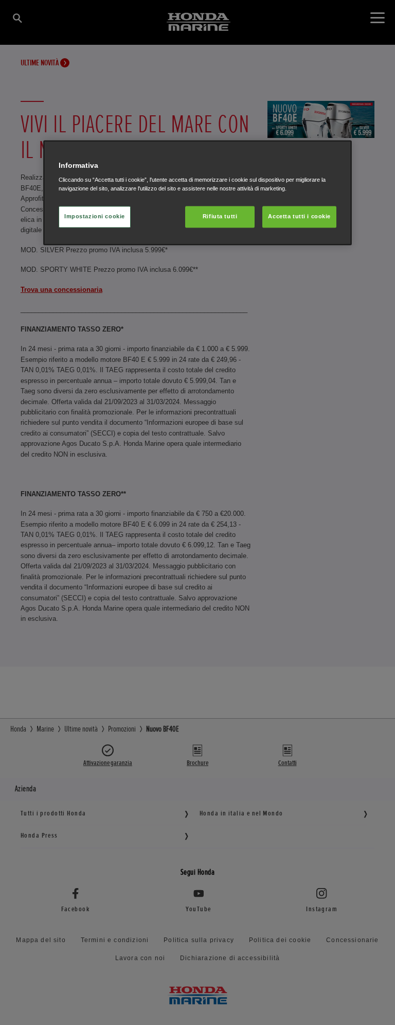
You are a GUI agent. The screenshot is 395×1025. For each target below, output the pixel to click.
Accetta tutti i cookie (299, 217)
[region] (197, 193)
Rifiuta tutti (220, 217)
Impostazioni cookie (94, 217)
